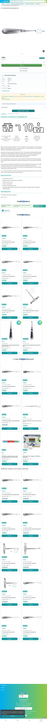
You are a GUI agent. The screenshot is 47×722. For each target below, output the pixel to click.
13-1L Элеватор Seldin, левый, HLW (29, 494)
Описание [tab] (4, 113)
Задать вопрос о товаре (23, 110)
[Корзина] (29, 720)
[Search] (45, 1)
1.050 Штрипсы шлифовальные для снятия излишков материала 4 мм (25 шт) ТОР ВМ (10, 457)
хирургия (5, 197)
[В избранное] (44, 65)
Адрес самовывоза (6, 99)
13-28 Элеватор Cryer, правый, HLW (8, 276)
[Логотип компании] (6, 1)
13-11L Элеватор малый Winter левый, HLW (31, 310)
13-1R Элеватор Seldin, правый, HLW (8, 386)
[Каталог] (1, 1)
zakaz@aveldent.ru (23, 701)
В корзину (10, 248)
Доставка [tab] (17, 113)
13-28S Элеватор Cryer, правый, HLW (29, 276)
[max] (24, 693)
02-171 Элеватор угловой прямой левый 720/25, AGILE (31, 346)
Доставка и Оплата (4, 107)
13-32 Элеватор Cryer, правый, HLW (8, 310)
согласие (20, 712)
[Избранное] (18, 720)
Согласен (13, 716)
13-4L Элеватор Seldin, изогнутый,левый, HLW (10, 494)
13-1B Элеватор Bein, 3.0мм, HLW (29, 386)
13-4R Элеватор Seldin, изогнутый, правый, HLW (11, 420)
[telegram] (22, 693)
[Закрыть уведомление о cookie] (23, 710)
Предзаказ (3, 59)
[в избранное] (19, 249)
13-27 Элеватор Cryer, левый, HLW (29, 597)
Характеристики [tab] (10, 113)
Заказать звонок (23, 708)
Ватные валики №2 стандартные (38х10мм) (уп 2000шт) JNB (31, 457)
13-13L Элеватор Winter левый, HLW (29, 563)
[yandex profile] (23, 696)
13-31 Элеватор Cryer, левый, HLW (29, 242)
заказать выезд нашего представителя (31, 96)
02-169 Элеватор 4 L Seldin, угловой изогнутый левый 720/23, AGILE (10, 346)
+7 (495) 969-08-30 (23, 699)
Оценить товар (39, 206)
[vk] (26, 693)
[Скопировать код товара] (11, 80)
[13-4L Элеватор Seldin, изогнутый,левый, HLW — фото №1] (23, 31)
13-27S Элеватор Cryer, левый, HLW (8, 242)
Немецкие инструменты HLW (10, 96)
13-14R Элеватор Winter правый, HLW (9, 597)
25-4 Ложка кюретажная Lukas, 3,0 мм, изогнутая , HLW (32, 421)
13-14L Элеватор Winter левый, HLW (8, 563)
